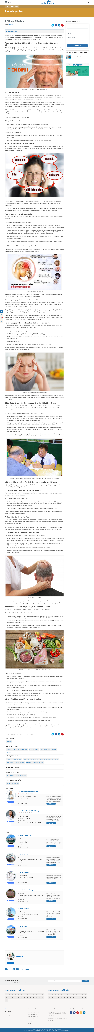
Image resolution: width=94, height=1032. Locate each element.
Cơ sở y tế (8, 1015)
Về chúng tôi (31, 1018)
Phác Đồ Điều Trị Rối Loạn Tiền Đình (15, 762)
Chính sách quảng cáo (33, 1016)
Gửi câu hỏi (77, 45)
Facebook (56, 25)
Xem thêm (8, 752)
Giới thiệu (30, 1021)
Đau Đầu (9, 749)
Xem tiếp (51, 803)
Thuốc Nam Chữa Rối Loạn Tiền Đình (49, 759)
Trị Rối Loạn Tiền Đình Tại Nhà (30, 759)
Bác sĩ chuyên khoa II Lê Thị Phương (28, 811)
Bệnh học (12, 13)
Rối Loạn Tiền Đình (33, 749)
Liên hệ (29, 1023)
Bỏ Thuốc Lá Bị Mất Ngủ (13, 783)
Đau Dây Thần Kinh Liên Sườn (20, 749)
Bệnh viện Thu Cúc (23, 872)
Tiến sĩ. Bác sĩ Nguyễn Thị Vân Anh (28, 791)
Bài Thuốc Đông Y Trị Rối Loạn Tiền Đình (16, 775)
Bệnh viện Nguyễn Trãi (24, 835)
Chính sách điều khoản (33, 1012)
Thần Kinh (17, 13)
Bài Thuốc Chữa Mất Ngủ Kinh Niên (34, 762)
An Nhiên (11, 24)
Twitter (53, 25)
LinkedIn (59, 25)
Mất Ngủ (54, 749)
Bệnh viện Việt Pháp (23, 908)
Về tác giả (10, 962)
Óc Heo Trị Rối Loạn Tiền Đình (14, 759)
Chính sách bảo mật (32, 1014)
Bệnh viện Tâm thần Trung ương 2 (27, 890)
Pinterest (62, 25)
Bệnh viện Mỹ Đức (23, 854)
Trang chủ (7, 13)
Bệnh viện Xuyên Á (23, 926)
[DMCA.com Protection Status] (13, 1009)
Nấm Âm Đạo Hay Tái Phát (78, 56)
